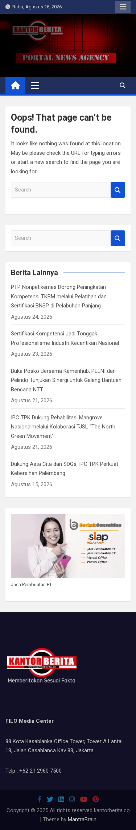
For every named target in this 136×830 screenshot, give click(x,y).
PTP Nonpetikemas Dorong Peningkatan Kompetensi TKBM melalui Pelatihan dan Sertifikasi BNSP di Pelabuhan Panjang (59, 296)
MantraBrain (82, 819)
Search (118, 190)
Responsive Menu (123, 7)
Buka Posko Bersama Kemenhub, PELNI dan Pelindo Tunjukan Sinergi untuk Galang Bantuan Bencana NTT (66, 380)
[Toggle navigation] (35, 85)
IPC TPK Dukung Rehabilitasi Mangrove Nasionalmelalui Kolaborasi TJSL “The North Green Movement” (63, 426)
